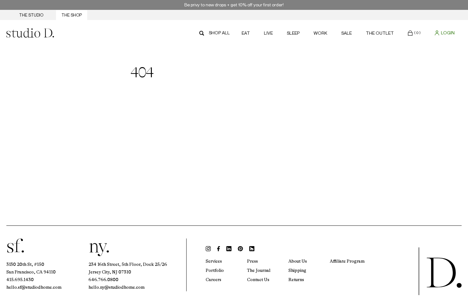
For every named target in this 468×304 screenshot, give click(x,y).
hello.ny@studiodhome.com (117, 287)
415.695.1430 (20, 279)
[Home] (30, 33)
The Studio (31, 14)
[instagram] (208, 248)
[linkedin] (228, 248)
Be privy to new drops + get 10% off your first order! (234, 4)
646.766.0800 (103, 279)
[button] (414, 33)
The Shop (71, 14)
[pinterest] (240, 248)
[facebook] (218, 248)
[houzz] (251, 248)
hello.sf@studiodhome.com (33, 287)
